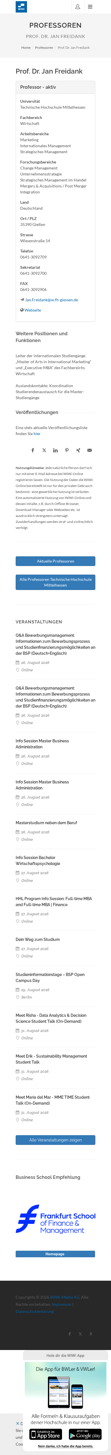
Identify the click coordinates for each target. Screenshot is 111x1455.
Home (25, 47)
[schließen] (18, 1423)
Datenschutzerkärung (35, 1311)
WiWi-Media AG (64, 1297)
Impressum (61, 1304)
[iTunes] (45, 1433)
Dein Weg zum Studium (38, 939)
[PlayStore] (85, 1433)
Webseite (32, 310)
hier (37, 433)
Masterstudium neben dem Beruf (46, 823)
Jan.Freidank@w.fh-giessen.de (51, 299)
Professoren (44, 47)
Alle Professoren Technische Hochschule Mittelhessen (56, 582)
